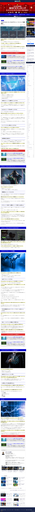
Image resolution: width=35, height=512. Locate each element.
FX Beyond (30, 141)
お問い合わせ (28, 14)
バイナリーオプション (30, 144)
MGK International (30, 110)
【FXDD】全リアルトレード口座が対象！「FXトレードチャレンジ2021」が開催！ (12, 488)
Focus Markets (30, 130)
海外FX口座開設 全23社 (30, 65)
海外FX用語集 (30, 156)
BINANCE (30, 136)
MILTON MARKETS (30, 124)
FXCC (30, 119)
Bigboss (30, 71)
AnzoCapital (30, 116)
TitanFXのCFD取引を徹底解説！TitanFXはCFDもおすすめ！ (17, 490)
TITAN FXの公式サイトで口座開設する (13, 150)
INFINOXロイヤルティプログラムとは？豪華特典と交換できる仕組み (30, 50)
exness (30, 88)
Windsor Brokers (30, 127)
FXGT (30, 82)
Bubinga (30, 150)
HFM (30, 96)
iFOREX (30, 93)
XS (30, 139)
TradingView (30, 113)
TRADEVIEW (30, 102)
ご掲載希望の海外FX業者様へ (22, 14)
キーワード (28, 38)
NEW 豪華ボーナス (10, 14)
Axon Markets (30, 74)
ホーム (6, 14)
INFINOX (30, 76)
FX (30, 68)
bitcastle (30, 73)
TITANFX (2, 20)
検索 (30, 43)
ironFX (30, 105)
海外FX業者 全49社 (16, 14)
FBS (30, 90)
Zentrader (30, 153)
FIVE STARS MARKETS (30, 147)
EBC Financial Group (30, 85)
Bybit (30, 133)
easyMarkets (30, 99)
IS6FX (30, 79)
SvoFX (30, 107)
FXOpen (30, 122)
